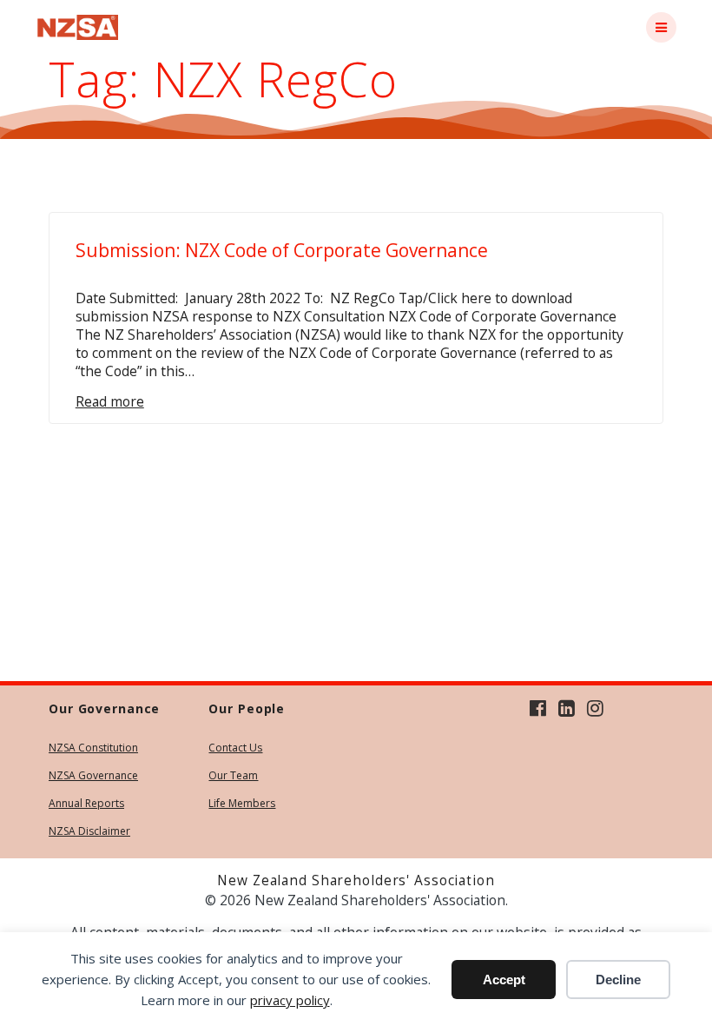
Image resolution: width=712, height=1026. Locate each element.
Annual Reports (86, 803)
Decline (618, 979)
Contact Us (235, 747)
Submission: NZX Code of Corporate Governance (282, 250)
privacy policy (290, 1000)
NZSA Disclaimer (89, 831)
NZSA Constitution (93, 747)
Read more (110, 402)
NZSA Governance (93, 775)
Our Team (233, 775)
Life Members (241, 803)
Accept (504, 979)
